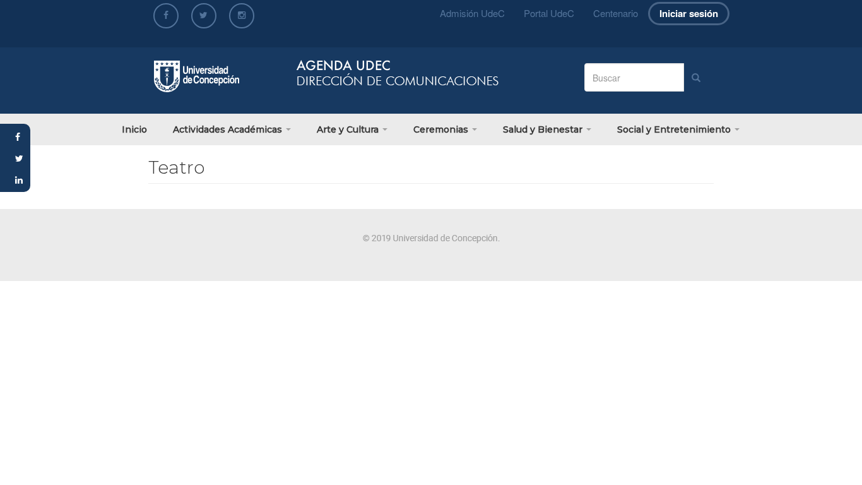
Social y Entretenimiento (675, 129)
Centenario (615, 13)
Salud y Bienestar (544, 129)
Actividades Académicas (229, 129)
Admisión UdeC (472, 13)
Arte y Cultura (349, 129)
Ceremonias (442, 129)
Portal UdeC (549, 13)
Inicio (134, 129)
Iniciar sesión (688, 13)
